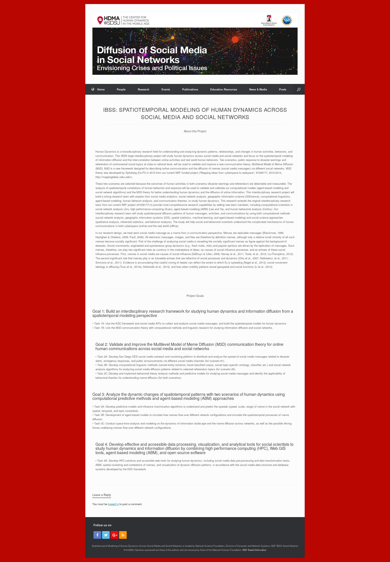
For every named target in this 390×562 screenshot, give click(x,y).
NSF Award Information (254, 549)
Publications (190, 89)
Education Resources (223, 89)
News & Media (258, 89)
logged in (113, 504)
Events (165, 89)
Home (101, 89)
